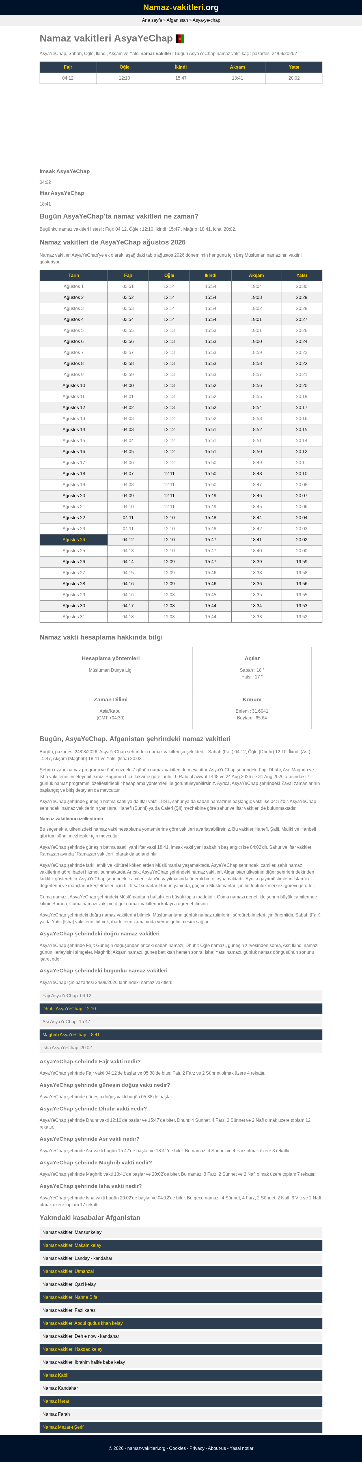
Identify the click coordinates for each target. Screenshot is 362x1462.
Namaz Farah (56, 1414)
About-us (217, 1448)
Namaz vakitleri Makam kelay (71, 1245)
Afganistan (177, 20)
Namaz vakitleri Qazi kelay (69, 1284)
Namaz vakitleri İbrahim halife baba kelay (83, 1362)
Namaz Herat (55, 1401)
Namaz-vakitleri (173, 7)
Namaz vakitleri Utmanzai (68, 1271)
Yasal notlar (241, 1448)
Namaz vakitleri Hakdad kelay (72, 1349)
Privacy (196, 1448)
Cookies (177, 1448)
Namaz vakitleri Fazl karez (69, 1310)
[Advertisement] (181, 123)
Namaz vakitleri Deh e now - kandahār (80, 1336)
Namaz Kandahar (60, 1388)
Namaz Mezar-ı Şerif (62, 1427)
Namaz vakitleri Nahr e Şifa (69, 1297)
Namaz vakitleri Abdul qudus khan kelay (82, 1323)
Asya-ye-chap (206, 20)
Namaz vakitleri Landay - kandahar (77, 1258)
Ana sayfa (152, 20)
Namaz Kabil (55, 1375)
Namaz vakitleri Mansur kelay (72, 1232)
